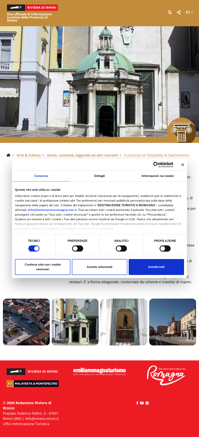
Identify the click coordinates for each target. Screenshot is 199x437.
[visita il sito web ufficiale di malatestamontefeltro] (33, 386)
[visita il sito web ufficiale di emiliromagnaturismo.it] (99, 371)
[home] (8, 155)
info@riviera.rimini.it (42, 418)
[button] (170, 13)
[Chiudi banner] (182, 164)
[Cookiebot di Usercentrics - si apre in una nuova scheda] (156, 165)
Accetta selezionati (99, 267)
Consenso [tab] (41, 175)
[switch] (77, 248)
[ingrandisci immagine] (26, 322)
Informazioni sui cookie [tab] (158, 175)
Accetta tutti (156, 267)
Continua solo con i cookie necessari (43, 267)
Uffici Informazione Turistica (26, 423)
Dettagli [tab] (99, 175)
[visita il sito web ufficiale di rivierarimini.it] (33, 369)
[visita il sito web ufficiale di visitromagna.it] (166, 375)
